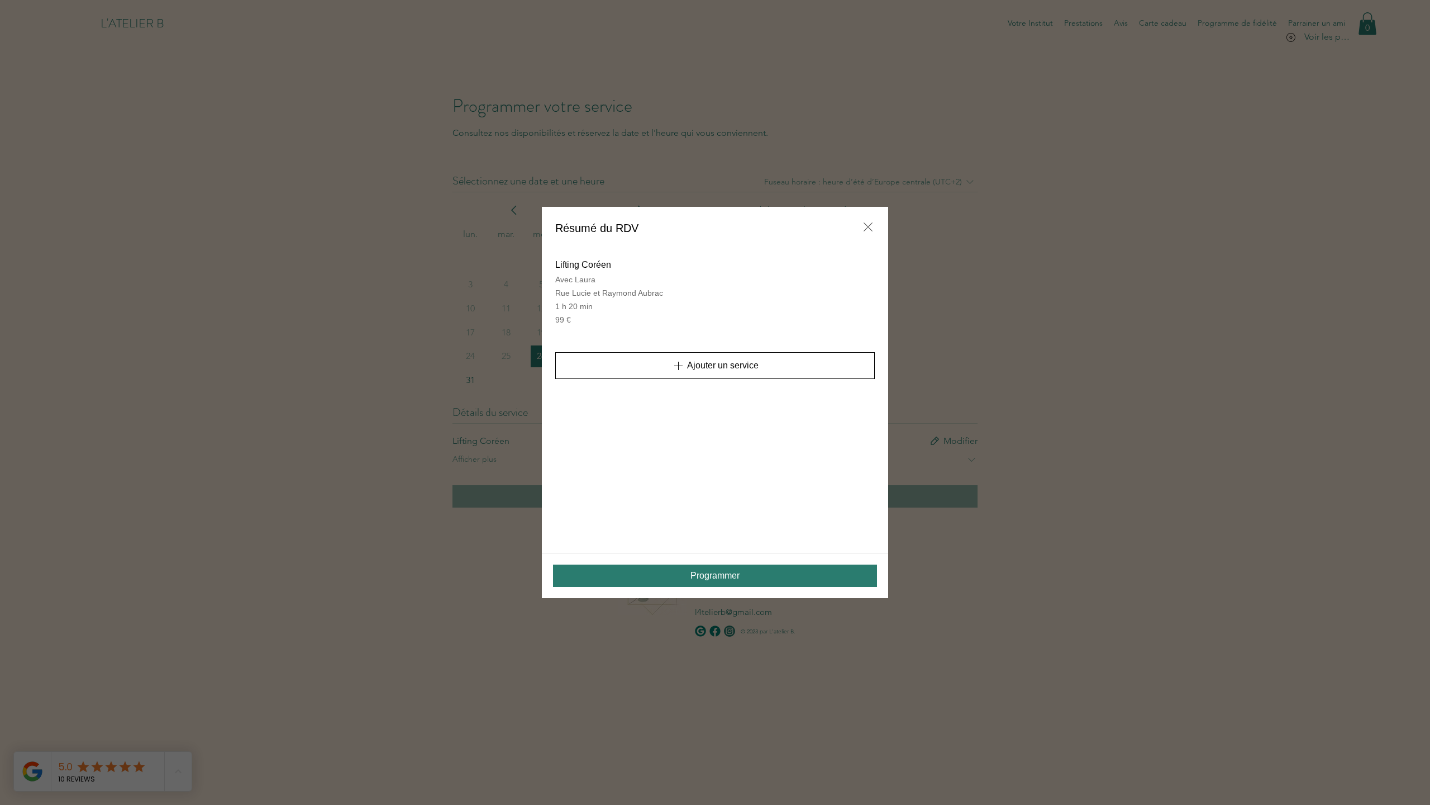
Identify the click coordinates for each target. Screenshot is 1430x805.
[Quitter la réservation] (868, 227)
